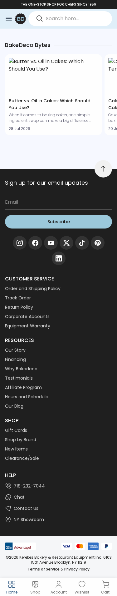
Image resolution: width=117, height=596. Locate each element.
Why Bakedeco (21, 369)
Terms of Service (43, 569)
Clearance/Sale (22, 458)
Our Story (15, 350)
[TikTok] (82, 243)
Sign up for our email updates (46, 183)
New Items (16, 449)
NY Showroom (29, 519)
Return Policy (19, 307)
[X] (66, 243)
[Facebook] (35, 243)
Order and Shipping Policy (33, 288)
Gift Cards (16, 430)
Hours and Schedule (26, 397)
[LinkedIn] (59, 258)
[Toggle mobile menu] (8, 18)
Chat (19, 497)
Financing (15, 359)
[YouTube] (51, 243)
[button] (53, 94)
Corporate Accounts (27, 316)
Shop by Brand (20, 440)
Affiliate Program (23, 387)
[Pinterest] (98, 243)
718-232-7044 (29, 486)
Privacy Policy (77, 569)
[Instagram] (20, 243)
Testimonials (19, 378)
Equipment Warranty (27, 326)
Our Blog (14, 406)
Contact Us (26, 508)
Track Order (18, 298)
